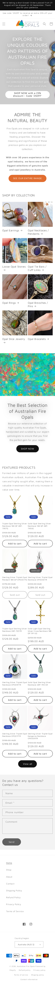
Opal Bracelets (37, 339)
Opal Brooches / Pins (38, 304)
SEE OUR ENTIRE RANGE (27, 178)
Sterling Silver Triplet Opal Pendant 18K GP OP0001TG (14, 578)
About (9, 876)
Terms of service (21, 975)
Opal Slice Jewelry (13, 339)
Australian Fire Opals (26, 966)
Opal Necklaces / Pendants (38, 232)
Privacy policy (39, 970)
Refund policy (24, 970)
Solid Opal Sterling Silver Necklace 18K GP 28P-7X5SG (39, 525)
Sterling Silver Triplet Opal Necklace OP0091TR (14, 683)
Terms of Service (15, 911)
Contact (10, 883)
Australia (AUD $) (26, 944)
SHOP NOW (27, 448)
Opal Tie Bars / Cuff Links (37, 268)
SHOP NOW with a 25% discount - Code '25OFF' (27, 94)
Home (9, 863)
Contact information (29, 979)
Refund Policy (13, 897)
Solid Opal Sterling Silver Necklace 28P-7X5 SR (39, 683)
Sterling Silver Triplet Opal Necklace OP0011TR (14, 735)
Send (12, 842)
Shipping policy (37, 975)
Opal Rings (9, 302)
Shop (8, 869)
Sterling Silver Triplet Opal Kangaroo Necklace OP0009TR (40, 736)
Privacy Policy (13, 904)
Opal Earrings (10, 230)
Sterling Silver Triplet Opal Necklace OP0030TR (40, 578)
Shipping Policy (14, 890)
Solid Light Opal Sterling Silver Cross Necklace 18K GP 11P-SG (39, 630)
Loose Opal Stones (14, 266)
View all (27, 764)
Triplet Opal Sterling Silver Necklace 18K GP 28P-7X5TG (14, 525)
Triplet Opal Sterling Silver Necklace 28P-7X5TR (14, 629)
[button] (3, 24)
